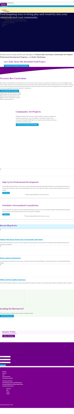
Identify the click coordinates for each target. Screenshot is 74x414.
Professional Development (8, 22)
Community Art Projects (7, 381)
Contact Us (6, 193)
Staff (3, 375)
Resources (4, 24)
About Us (4, 10)
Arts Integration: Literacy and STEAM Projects (15, 19)
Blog (3, 26)
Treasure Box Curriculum (7, 378)
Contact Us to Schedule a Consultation (16, 66)
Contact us (4, 6)
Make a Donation (9, 336)
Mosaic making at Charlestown (10, 258)
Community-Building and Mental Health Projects (16, 21)
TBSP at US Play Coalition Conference (13, 280)
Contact (8, 393)
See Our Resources (7, 316)
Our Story (7, 11)
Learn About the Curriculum (9, 91)
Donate (3, 4)
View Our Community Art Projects (27, 125)
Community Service (6, 376)
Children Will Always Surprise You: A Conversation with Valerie (21, 240)
